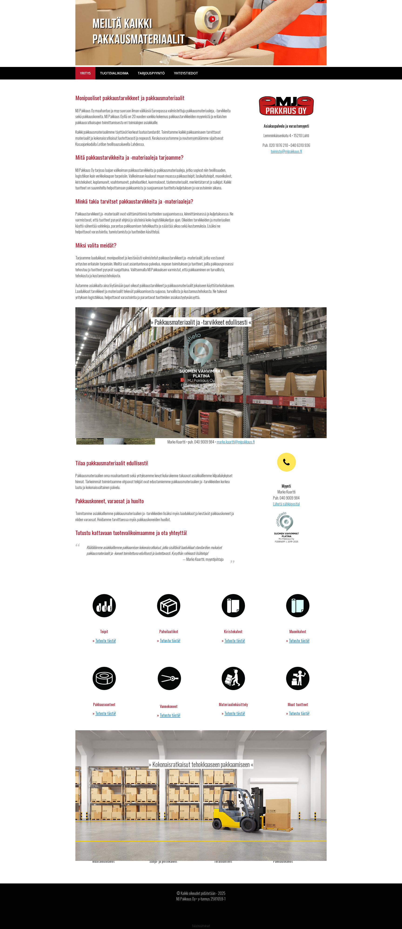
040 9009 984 (204, 442)
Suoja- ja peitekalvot (163, 861)
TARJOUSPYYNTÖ (151, 73)
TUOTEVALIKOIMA (114, 73)
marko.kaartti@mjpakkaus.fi (236, 442)
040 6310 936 (300, 145)
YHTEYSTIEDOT (186, 73)
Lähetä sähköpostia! (286, 504)
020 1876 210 (278, 145)
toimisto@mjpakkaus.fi (286, 151)
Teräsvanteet (223, 861)
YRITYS (85, 73)
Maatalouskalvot (103, 861)
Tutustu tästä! (170, 640)
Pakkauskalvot (283, 861)
